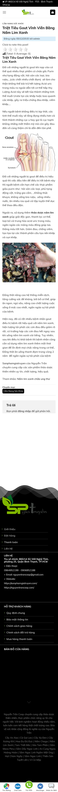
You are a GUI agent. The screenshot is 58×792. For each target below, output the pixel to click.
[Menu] (4, 12)
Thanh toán (11, 542)
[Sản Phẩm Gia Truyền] (28, 12)
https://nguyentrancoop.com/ (19, 587)
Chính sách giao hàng (19, 625)
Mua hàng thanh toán (19, 639)
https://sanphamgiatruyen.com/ (20, 583)
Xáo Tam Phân (40, 745)
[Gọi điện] (29, 785)
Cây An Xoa (12, 737)
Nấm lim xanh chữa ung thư (33, 378)
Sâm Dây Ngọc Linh (27, 748)
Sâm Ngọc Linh (32, 756)
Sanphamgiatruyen (14, 363)
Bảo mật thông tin (17, 619)
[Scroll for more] (29, 702)
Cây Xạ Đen (40, 737)
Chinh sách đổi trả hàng (20, 632)
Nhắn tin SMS (51, 790)
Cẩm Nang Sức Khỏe (13, 23)
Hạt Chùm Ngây (14, 756)
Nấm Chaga (41, 741)
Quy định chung (15, 612)
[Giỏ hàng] (52, 12)
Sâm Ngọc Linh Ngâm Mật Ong (36, 752)
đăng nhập (24, 411)
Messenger (40, 790)
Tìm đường (6, 790)
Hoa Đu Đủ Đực (24, 741)
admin (36, 38)
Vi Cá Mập (35, 759)
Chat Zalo (18, 790)
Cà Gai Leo (26, 737)
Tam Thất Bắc (23, 745)
